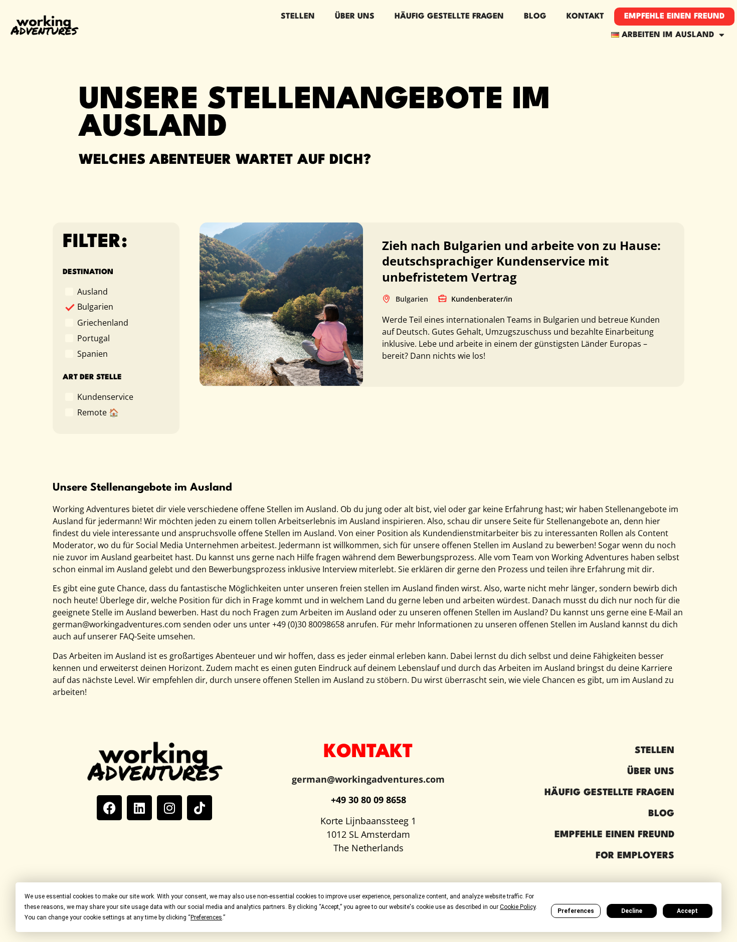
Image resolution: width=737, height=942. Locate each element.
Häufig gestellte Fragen (449, 17)
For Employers (635, 855)
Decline (631, 910)
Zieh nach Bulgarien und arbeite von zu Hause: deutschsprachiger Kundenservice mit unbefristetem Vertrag (521, 261)
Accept (687, 910)
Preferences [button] (206, 917)
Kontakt (585, 17)
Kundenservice (105, 396)
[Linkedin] (139, 807)
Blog (535, 17)
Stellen (298, 17)
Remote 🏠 (98, 411)
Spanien (92, 353)
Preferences (576, 910)
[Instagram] (169, 807)
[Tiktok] (199, 807)
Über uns (650, 771)
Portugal (93, 337)
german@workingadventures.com (368, 779)
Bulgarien (95, 306)
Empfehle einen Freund (674, 17)
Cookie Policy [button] (517, 906)
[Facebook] (109, 807)
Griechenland (102, 322)
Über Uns (355, 17)
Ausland (92, 291)
